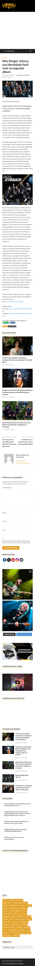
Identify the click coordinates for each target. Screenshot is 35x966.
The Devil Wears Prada (17, 933)
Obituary (15, 922)
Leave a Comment (7, 77)
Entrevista (6, 911)
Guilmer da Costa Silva (23, 75)
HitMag (21, 963)
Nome (4, 513)
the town (28, 933)
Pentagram (6, 924)
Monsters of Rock (20, 919)
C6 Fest (22, 905)
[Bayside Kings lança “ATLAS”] (8, 775)
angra (4, 900)
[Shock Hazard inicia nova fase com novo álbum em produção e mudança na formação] (17, 411)
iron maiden (23, 913)
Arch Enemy (11, 900)
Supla (28, 930)
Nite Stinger (12, 326)
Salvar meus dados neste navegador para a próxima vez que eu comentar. (16, 542)
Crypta (5, 908)
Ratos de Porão (15, 924)
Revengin (24, 924)
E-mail (5, 521)
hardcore (15, 913)
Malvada (5, 919)
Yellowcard (16, 935)
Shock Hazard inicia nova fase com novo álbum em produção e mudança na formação (16, 425)
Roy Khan (19, 927)
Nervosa (29, 919)
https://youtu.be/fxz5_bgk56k (14, 301)
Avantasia (19, 900)
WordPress (13, 963)
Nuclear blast (7, 922)
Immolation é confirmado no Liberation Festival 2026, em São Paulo (23, 787)
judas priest (6, 916)
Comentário (7, 488)
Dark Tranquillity (13, 908)
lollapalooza (20, 916)
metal (11, 919)
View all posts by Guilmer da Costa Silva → (23, 463)
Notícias (4, 57)
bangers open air (7, 903)
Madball (28, 916)
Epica (12, 911)
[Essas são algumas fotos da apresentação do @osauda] (17, 584)
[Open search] (30, 51)
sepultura (26, 927)
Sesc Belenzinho (12, 930)
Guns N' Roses (7, 913)
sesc (4, 930)
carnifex (28, 905)
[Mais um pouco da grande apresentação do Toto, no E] (17, 616)
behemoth (6, 905)
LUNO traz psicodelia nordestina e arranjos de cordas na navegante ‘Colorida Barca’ (17, 360)
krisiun (13, 916)
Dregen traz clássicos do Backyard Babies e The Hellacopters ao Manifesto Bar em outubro (17, 392)
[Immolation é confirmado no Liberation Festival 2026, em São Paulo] (8, 786)
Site (3, 530)
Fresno (24, 911)
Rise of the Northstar (9, 927)
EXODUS (18, 911)
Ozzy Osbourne (23, 922)
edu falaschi (23, 908)
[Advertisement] (17, 30)
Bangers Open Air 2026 (20, 903)
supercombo (21, 930)
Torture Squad (7, 935)
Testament (6, 933)
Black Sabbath (14, 905)
